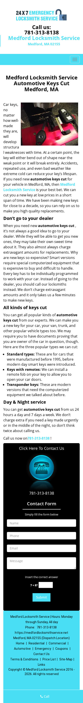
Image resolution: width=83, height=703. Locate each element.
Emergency (43, 648)
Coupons (61, 648)
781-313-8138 (41, 32)
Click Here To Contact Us (41, 448)
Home (20, 643)
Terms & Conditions (24, 659)
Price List (49, 659)
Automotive (22, 648)
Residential (36, 643)
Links (41, 664)
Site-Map (65, 659)
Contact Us (41, 654)
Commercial (57, 643)
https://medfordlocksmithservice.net (41, 632)
